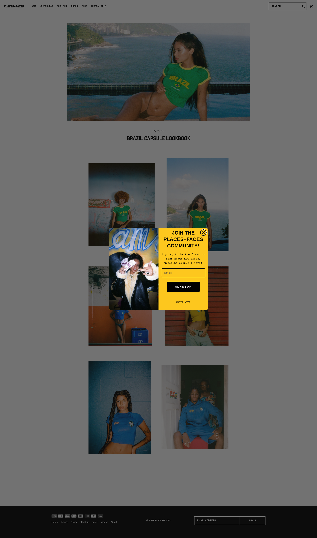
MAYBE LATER (183, 302)
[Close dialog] (203, 233)
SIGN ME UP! (183, 286)
